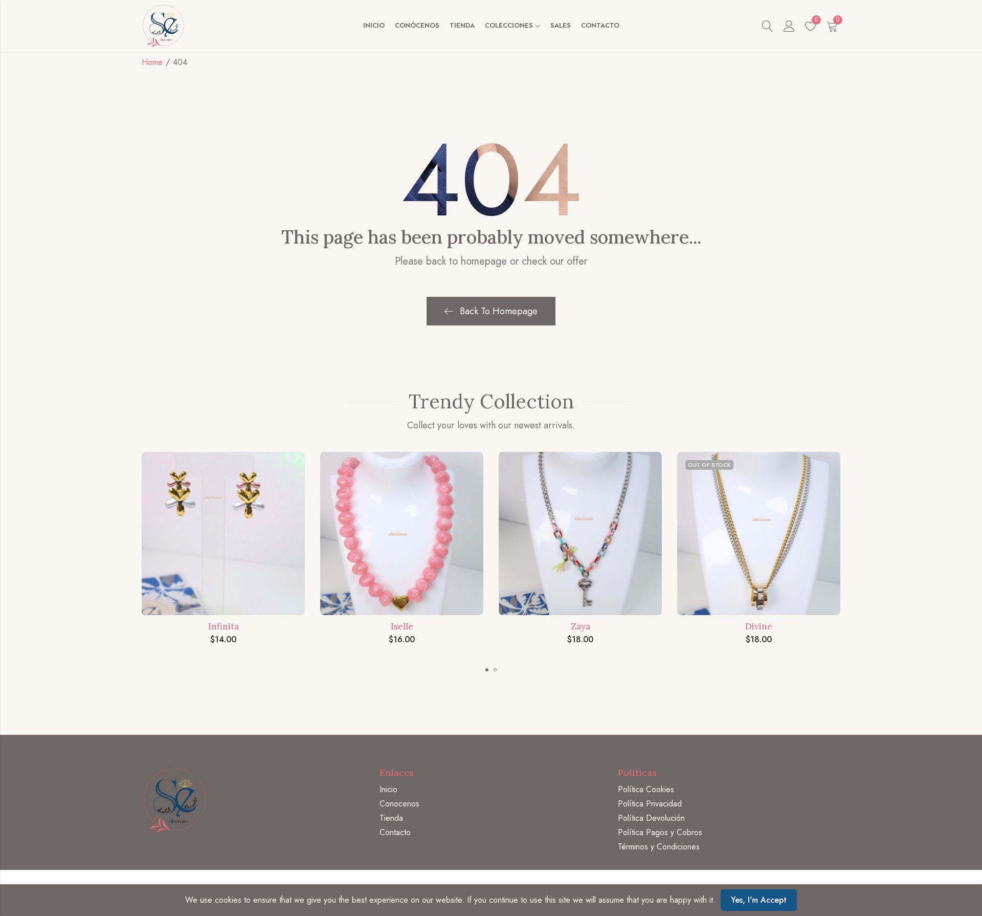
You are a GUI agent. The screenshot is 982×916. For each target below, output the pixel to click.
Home (152, 62)
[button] (486, 669)
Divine (758, 626)
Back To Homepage (499, 311)
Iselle (402, 626)
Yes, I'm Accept (759, 900)
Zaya (580, 626)
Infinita (223, 626)
